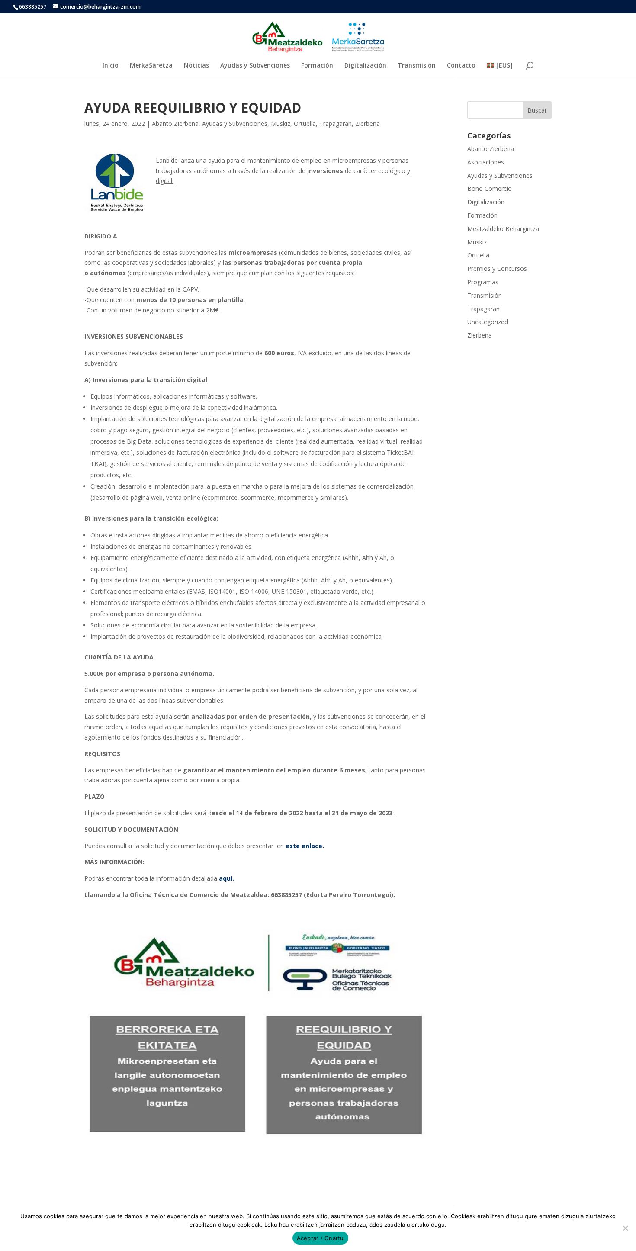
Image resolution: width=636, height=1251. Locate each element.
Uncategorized (487, 322)
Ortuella (305, 123)
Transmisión (417, 65)
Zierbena (367, 123)
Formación (317, 65)
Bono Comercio (489, 188)
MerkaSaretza (151, 65)
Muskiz (280, 123)
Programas (482, 282)
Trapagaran (335, 123)
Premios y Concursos (497, 268)
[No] (625, 1228)
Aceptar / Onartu (320, 1238)
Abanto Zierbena (175, 123)
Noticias (196, 65)
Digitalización (365, 65)
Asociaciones (485, 162)
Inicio (111, 65)
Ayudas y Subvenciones (255, 65)
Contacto (461, 65)
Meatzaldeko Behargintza (503, 229)
